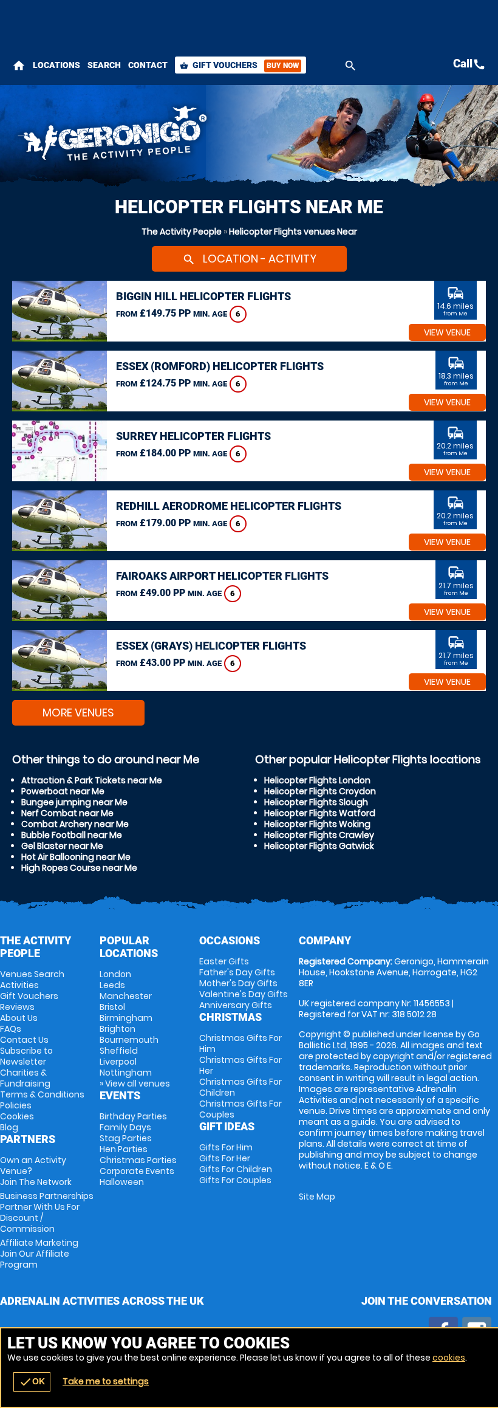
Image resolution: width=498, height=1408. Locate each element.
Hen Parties (124, 1149)
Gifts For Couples (235, 1180)
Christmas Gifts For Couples (240, 1109)
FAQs (10, 1029)
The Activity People (182, 231)
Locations (56, 65)
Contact (148, 65)
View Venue (447, 332)
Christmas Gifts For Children (240, 1087)
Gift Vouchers (239, 65)
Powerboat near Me (62, 791)
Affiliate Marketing (39, 1254)
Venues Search (32, 974)
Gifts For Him (226, 1147)
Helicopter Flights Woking (317, 824)
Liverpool (118, 1062)
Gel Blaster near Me (62, 846)
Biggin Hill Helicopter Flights (203, 296)
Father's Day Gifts (237, 972)
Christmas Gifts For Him (240, 1043)
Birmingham (126, 1018)
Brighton (117, 1029)
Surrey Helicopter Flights (193, 436)
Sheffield (119, 1051)
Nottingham (126, 1072)
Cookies (17, 1116)
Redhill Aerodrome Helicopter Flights (228, 506)
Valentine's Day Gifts (243, 994)
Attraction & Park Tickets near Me (91, 780)
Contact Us (24, 1040)
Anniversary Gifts (235, 1005)
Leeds (112, 985)
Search (104, 65)
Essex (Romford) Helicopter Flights (220, 366)
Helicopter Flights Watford (319, 813)
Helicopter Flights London (317, 780)
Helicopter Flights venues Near (293, 231)
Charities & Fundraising (25, 1078)
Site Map (317, 1196)
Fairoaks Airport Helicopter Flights (222, 575)
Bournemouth (129, 1040)
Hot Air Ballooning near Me (76, 857)
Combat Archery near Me (75, 824)
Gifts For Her (224, 1158)
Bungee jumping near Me (74, 802)
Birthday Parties (133, 1116)
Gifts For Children (235, 1169)
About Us (19, 1018)
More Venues (78, 712)
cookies (448, 1357)
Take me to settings (106, 1381)
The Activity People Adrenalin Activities (166, 136)
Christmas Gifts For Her (240, 1065)
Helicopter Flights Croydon (320, 791)
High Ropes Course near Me (79, 868)
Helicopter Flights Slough (316, 802)
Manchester (126, 996)
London (115, 974)
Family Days (125, 1127)
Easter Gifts (224, 961)
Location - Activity (249, 258)
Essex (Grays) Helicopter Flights (211, 645)
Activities (19, 985)
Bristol (112, 1007)
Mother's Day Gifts (238, 983)
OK (32, 1382)
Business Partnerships (47, 1212)
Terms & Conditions (42, 1094)
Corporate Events (137, 1171)
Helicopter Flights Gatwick (319, 846)
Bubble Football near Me (71, 835)
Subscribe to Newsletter (26, 1056)
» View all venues (135, 1083)
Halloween (122, 1182)
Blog (9, 1127)
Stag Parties (126, 1138)
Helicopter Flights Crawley (319, 835)
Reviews (17, 1007)
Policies (16, 1105)
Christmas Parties (138, 1160)
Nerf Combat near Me (67, 813)
